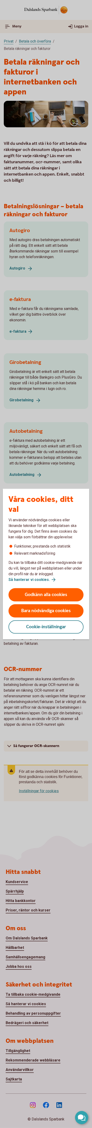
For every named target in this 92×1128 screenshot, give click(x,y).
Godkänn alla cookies (46, 595)
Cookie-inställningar (46, 627)
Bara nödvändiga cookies (46, 611)
